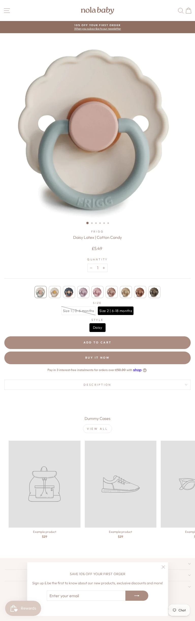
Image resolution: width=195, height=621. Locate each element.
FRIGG (97, 231)
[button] (41, 292)
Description (97, 384)
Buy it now (97, 357)
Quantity (97, 259)
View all (97, 429)
